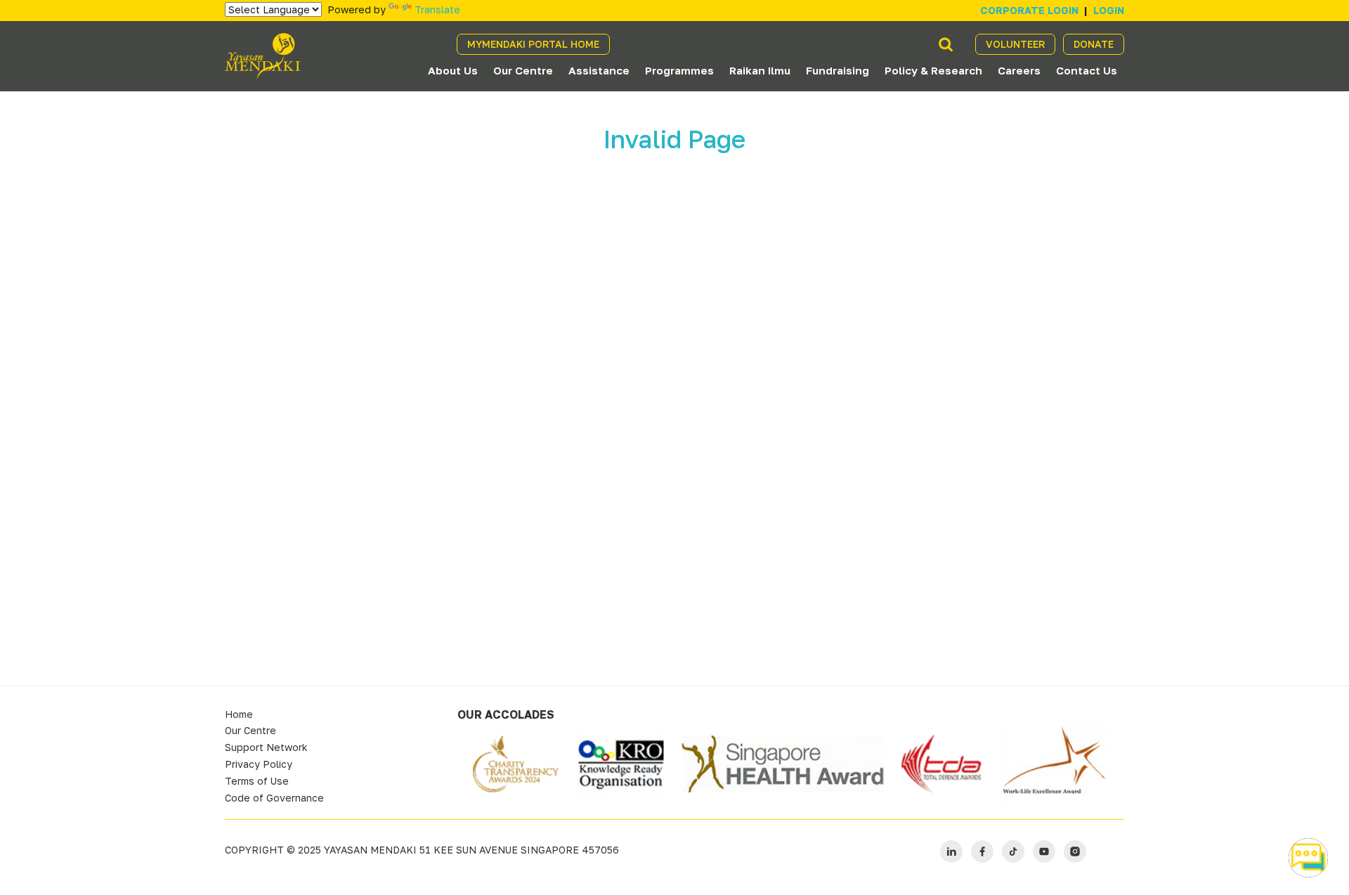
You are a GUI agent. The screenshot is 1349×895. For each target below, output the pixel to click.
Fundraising (837, 70)
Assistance (599, 70)
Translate (437, 9)
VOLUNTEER (1015, 44)
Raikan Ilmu (759, 70)
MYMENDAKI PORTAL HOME (533, 44)
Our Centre (523, 70)
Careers (1019, 70)
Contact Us (1086, 70)
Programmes (679, 70)
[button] (1308, 857)
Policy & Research (933, 70)
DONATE (1094, 44)
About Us (453, 70)
